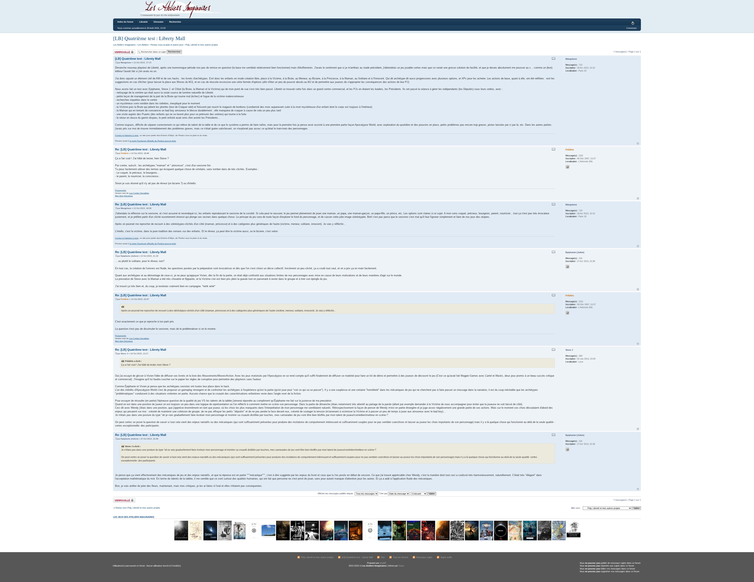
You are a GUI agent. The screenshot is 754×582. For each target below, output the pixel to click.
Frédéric (125, 153)
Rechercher (175, 22)
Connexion (631, 28)
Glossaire (158, 22)
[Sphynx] (341, 540)
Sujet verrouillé (120, 50)
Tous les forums (400, 557)
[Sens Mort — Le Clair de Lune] (326, 540)
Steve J (124, 353)
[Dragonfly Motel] (297, 540)
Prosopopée (120, 190)
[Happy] (268, 540)
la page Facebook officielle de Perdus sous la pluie (153, 141)
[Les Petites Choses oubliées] (384, 540)
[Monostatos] (472, 540)
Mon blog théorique (124, 196)
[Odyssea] (239, 540)
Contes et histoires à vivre (126, 135)
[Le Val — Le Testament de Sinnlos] (370, 540)
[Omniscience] (501, 540)
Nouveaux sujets (424, 557)
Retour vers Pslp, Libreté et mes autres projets (137, 508)
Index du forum (125, 22)
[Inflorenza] (399, 540)
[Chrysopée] (195, 540)
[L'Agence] (486, 540)
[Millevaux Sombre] (530, 540)
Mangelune (126, 62)
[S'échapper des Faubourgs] (312, 540)
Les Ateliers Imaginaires (124, 45)
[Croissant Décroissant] (423, 493)
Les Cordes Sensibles (139, 193)
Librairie (143, 22)
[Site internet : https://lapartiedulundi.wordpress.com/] (567, 267)
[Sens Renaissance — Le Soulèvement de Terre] (443, 540)
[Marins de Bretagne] (559, 540)
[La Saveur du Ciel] (355, 540)
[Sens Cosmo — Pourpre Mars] (210, 540)
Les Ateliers (143, 45)
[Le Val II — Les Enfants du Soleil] (254, 540)
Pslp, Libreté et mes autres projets (201, 45)
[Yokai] (413, 540)
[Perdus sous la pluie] (573, 540)
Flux (383, 557)
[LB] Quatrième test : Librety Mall (149, 38)
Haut (638, 143)
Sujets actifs (446, 557)
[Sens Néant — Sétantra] (283, 540)
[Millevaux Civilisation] (457, 540)
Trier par (383, 493)
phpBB (383, 563)
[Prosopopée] (515, 540)
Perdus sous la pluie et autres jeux (167, 45)
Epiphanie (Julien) (129, 256)
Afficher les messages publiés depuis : (336, 493)
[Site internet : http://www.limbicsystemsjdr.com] (567, 167)
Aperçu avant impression (633, 23)
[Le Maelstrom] (181, 540)
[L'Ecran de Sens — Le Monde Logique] (544, 540)
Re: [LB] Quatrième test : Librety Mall (140, 149)
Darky (401, 566)
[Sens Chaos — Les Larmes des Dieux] (428, 540)
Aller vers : (576, 508)
